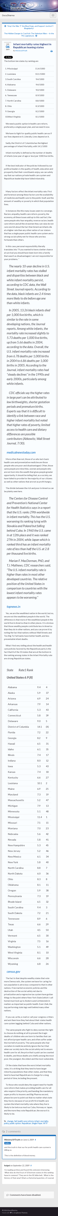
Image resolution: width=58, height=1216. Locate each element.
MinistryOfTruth (21, 51)
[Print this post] (52, 51)
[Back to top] (52, 1210)
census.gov (13, 971)
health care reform (26, 1121)
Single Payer (37, 1123)
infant (37, 1121)
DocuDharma (8, 15)
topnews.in (13, 606)
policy (6, 1123)
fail (15, 1121)
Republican (26, 1123)
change (10, 1121)
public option (15, 1123)
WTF (45, 1123)
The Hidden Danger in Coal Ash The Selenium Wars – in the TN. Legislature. (29, 34)
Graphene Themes (21, 1213)
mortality (44, 1121)
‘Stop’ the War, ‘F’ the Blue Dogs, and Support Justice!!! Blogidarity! (30, 27)
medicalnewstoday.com (21, 452)
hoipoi (7, 1165)
